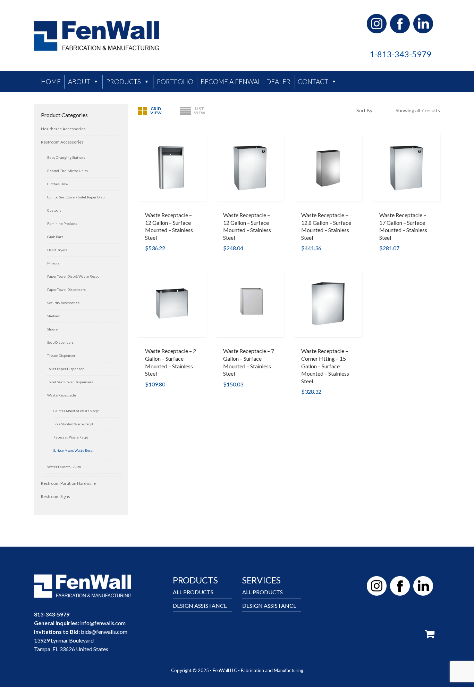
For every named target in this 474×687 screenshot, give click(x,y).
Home (51, 81)
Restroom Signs (55, 496)
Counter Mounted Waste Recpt (76, 411)
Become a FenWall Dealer (245, 81)
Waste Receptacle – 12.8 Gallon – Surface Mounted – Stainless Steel (326, 226)
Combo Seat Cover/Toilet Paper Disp (75, 197)
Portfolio (175, 81)
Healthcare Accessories (63, 128)
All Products (193, 592)
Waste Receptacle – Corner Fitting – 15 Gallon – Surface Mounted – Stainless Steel (325, 365)
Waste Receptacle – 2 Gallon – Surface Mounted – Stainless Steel (170, 362)
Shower (53, 329)
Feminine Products (62, 223)
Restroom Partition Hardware (68, 483)
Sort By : (365, 110)
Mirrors (53, 263)
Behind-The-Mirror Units (67, 171)
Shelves (53, 316)
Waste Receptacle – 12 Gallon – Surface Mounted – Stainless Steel (169, 226)
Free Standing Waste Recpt (73, 424)
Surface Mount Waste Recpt (73, 450)
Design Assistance (200, 605)
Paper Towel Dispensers (66, 289)
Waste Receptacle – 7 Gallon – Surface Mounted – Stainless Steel (248, 362)
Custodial (54, 210)
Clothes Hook (58, 184)
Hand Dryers (57, 250)
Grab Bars (55, 237)
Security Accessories (63, 303)
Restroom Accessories (62, 142)
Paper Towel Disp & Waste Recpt (73, 276)
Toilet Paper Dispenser (65, 369)
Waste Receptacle (61, 395)
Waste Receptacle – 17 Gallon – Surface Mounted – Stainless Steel (403, 226)
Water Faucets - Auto (64, 467)
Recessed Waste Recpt (70, 437)
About (79, 81)
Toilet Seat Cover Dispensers (70, 382)
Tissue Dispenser (61, 355)
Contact (313, 81)
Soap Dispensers (60, 342)
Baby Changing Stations (66, 157)
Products (123, 81)
